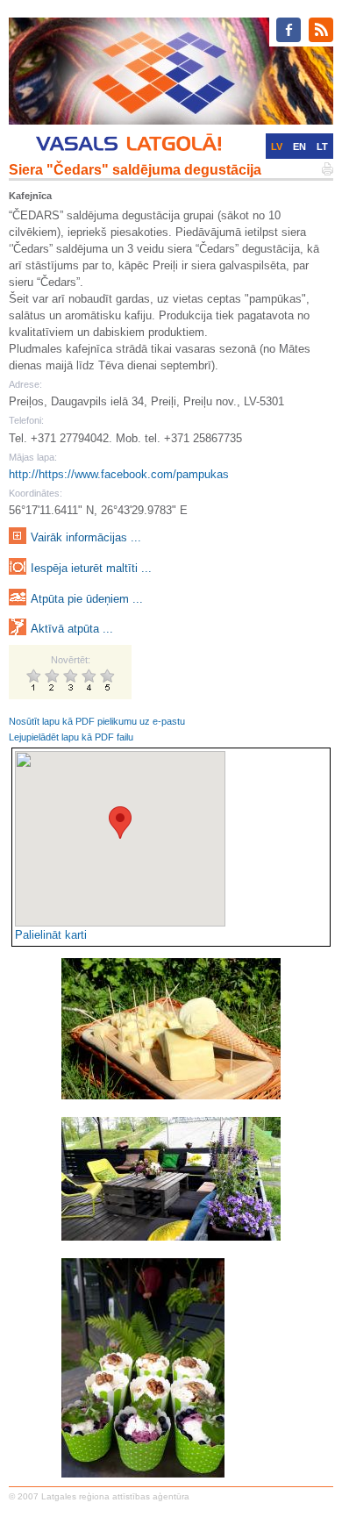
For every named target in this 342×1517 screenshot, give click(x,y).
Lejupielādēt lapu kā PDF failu (71, 737)
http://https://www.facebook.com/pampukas (119, 474)
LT (322, 146)
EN (299, 146)
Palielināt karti (51, 934)
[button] (120, 822)
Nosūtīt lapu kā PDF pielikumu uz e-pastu (97, 721)
